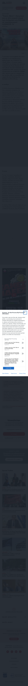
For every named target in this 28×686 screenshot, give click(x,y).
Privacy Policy (22, 373)
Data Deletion (5, 373)
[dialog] (14, 343)
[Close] (25, 312)
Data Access (14, 373)
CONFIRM (8, 368)
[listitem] (14, 339)
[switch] (22, 343)
